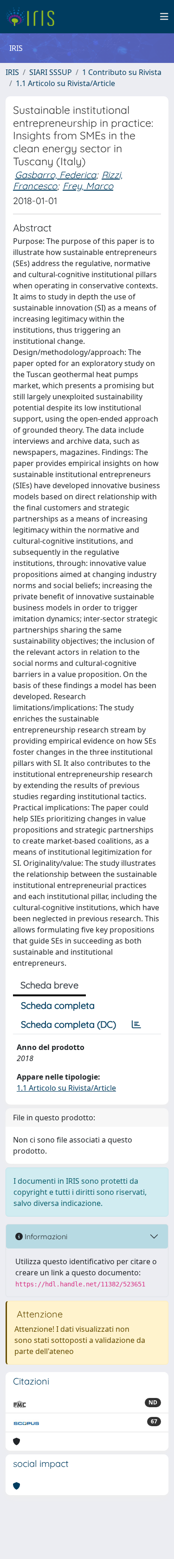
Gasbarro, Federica (55, 174)
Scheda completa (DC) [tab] (68, 1024)
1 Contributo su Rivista (121, 72)
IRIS (12, 72)
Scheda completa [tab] (58, 1005)
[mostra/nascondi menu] (164, 16)
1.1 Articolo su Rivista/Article (65, 83)
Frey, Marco (88, 186)
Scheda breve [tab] (49, 985)
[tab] (136, 1024)
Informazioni (45, 1236)
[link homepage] (34, 17)
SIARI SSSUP (50, 72)
